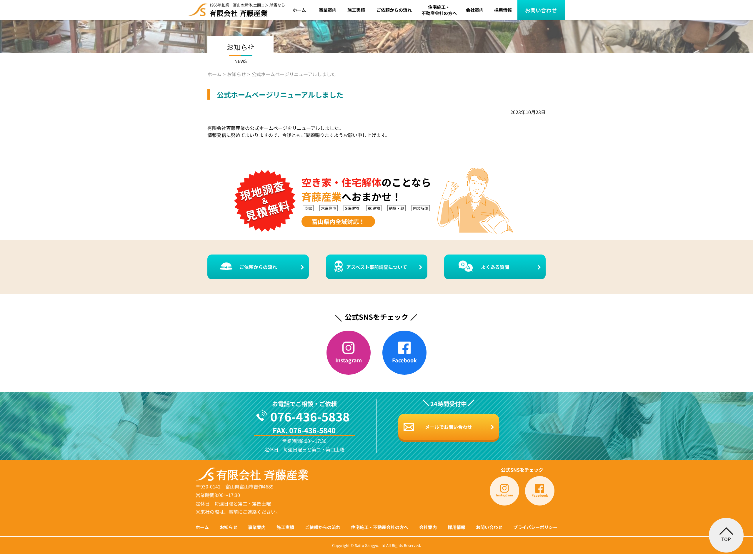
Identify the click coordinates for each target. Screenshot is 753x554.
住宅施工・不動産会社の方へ (439, 10)
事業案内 (327, 10)
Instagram (348, 360)
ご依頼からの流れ (394, 10)
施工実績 (356, 10)
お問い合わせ (541, 10)
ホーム (299, 10)
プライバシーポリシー (535, 527)
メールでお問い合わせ (448, 426)
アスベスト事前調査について (376, 266)
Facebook (404, 360)
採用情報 (503, 10)
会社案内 (475, 10)
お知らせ (236, 74)
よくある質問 (495, 266)
